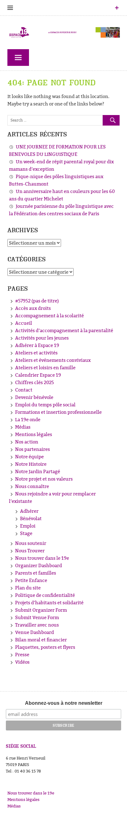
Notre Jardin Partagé (37, 471)
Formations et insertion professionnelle (58, 412)
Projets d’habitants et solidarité (49, 602)
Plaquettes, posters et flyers (45, 647)
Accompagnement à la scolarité (49, 315)
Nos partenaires (32, 449)
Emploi (27, 526)
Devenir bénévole (34, 397)
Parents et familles (35, 573)
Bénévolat (31, 518)
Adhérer (29, 511)
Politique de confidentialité (45, 595)
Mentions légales (33, 434)
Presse (22, 654)
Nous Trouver (30, 550)
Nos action (26, 442)
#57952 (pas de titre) (37, 300)
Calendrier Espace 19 (38, 375)
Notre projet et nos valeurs (44, 479)
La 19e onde (27, 419)
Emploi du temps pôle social (45, 404)
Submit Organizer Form (41, 610)
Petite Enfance (31, 580)
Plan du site (28, 587)
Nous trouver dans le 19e (42, 558)
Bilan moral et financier (41, 639)
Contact (23, 390)
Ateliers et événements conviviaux (53, 360)
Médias (23, 427)
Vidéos (22, 662)
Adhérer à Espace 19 (37, 345)
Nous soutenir (30, 543)
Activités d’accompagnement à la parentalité (64, 330)
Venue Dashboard (34, 632)
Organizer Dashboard (38, 565)
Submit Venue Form (37, 617)
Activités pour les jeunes (42, 338)
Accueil (23, 323)
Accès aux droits (33, 308)
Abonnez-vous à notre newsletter (63, 703)
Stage (26, 533)
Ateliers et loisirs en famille (45, 367)
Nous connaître (32, 486)
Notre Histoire (31, 464)
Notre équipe (29, 456)
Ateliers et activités (36, 352)
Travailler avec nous (37, 625)
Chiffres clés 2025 (34, 382)
